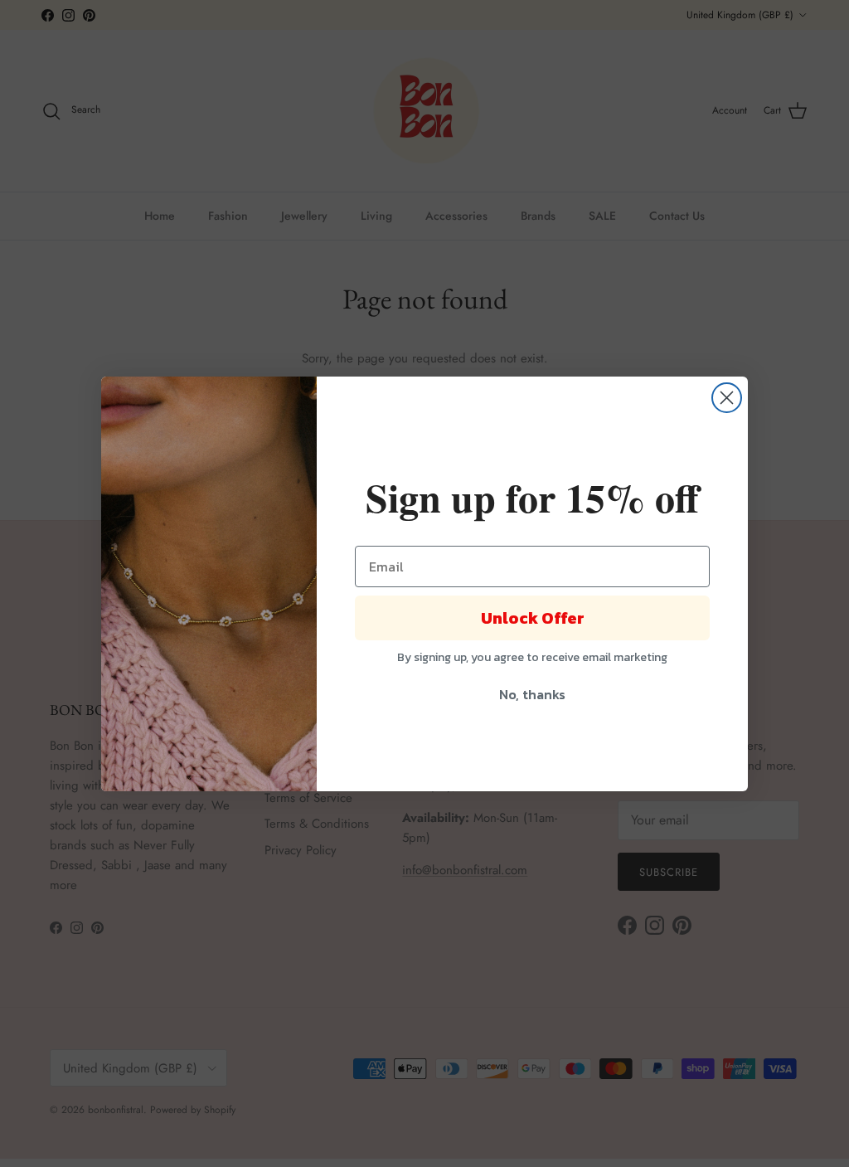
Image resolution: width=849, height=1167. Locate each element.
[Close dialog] (726, 397)
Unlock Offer (533, 617)
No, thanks (532, 694)
